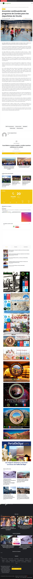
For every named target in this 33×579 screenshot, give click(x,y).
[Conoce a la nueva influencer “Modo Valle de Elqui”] (5, 266)
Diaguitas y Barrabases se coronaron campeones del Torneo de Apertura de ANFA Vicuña (6, 185)
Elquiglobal (25, 126)
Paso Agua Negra (8, 561)
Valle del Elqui (12, 128)
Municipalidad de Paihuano (20, 560)
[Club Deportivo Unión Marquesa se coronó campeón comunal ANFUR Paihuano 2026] (16, 178)
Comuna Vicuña (18, 126)
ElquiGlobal (4, 208)
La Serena (7, 560)
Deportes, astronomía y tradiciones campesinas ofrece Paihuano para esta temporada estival (25, 526)
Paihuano (3, 561)
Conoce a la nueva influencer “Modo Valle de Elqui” (17, 265)
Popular (6, 246)
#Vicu (3, 210)
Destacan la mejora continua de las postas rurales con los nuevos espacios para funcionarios (8, 546)
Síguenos (26, 213)
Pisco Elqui (12, 561)
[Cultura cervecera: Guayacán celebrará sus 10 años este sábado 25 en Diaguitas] (5, 251)
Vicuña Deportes (20, 128)
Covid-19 (30, 558)
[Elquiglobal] (7, 3)
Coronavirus (26, 558)
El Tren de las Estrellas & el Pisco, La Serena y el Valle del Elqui (18, 257)
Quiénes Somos (24, 577)
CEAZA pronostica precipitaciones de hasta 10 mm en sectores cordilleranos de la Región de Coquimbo (9, 482)
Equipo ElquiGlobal (29, 577)
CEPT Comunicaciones (10, 126)
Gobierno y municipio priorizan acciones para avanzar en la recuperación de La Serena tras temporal (23, 496)
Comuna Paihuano (16, 558)
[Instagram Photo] (16, 217)
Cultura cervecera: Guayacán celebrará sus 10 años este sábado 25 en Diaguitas (8, 528)
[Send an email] (9, 18)
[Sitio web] (8, 134)
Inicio (21, 577)
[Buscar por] (31, 4)
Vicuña (16, 563)
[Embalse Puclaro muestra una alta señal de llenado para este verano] (23, 474)
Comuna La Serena (10, 558)
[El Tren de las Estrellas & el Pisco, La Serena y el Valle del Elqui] (5, 259)
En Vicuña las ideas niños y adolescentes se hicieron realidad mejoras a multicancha (26, 182)
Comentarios (26, 246)
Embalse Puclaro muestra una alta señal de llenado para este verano (22, 480)
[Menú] (1, 4)
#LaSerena (6, 210)
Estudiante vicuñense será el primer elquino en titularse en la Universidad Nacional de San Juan (18, 262)
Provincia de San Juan (17, 561)
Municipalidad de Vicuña (28, 560)
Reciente (15, 246)
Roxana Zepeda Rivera (6, 18)
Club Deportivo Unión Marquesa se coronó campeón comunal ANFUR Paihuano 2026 (16, 182)
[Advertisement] (16, 11)
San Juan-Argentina (23, 561)
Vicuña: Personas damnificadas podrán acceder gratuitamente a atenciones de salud (9, 496)
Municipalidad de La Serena (12, 560)
